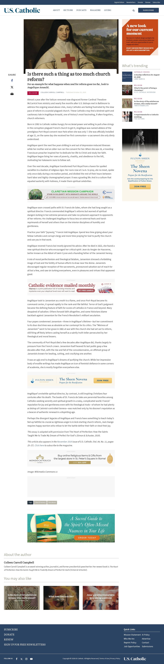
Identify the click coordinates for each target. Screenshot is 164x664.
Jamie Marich (139, 79)
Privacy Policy (115, 658)
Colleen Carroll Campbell (52, 92)
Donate (140, 2)
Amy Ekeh (60, 599)
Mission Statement (132, 634)
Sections (68, 10)
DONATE (9, 634)
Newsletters (131, 2)
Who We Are (129, 638)
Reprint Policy (130, 642)
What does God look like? (61, 596)
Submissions (147, 646)
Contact (145, 642)
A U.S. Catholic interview (144, 92)
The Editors (139, 119)
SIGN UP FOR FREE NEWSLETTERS (25, 644)
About (56, 10)
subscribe (148, 10)
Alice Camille (99, 601)
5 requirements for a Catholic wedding (146, 115)
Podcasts (81, 10)
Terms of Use (104, 658)
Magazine (95, 10)
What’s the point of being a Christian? (145, 89)
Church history (40, 502)
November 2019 (64, 441)
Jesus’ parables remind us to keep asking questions (101, 596)
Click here (39, 445)
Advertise (146, 638)
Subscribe (156, 2)
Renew (147, 2)
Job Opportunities (132, 646)
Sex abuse (52, 502)
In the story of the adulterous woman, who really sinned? (21, 596)
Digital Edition (119, 2)
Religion (33, 93)
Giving (107, 10)
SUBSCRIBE (11, 629)
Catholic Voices (142, 72)
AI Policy (145, 634)
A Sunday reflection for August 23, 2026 (147, 76)
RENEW (8, 639)
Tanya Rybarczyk (21, 601)
